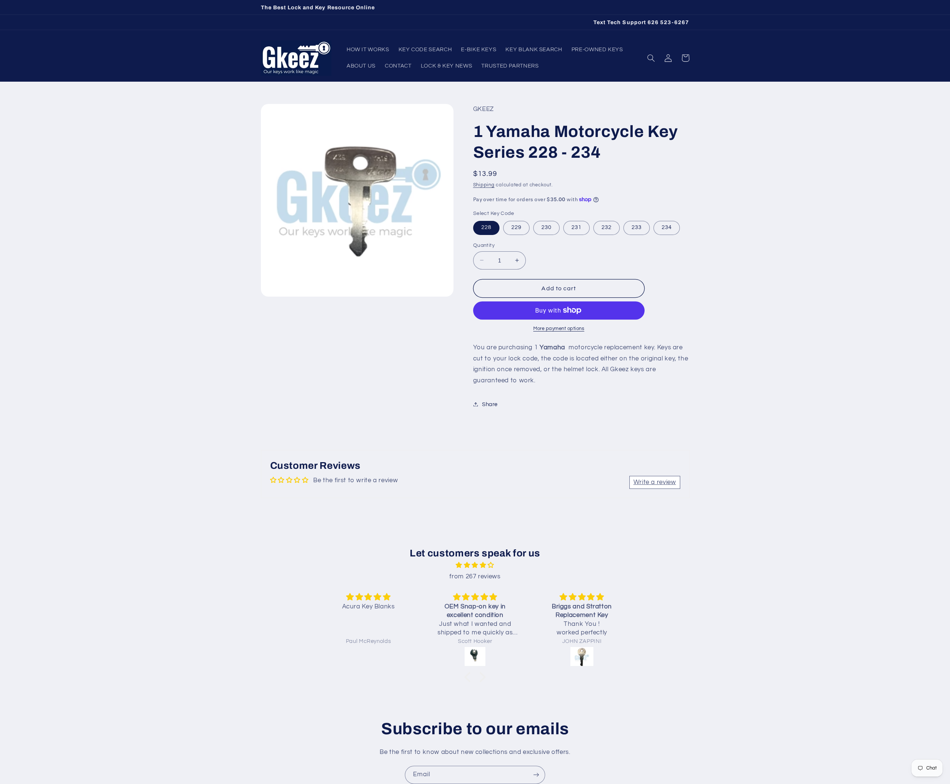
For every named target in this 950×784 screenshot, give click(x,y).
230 (546, 227)
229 (516, 227)
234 (667, 227)
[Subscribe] (536, 775)
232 (607, 227)
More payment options (558, 328)
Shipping (484, 184)
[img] (475, 565)
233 (637, 227)
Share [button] (490, 404)
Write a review (654, 482)
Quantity (484, 245)
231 (576, 227)
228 (486, 227)
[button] (651, 57)
